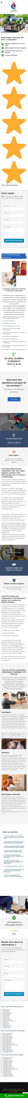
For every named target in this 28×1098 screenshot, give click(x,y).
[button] (14, 837)
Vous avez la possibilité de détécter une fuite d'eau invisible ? (13, 875)
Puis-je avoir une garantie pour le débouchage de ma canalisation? (14, 842)
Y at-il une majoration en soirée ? (14, 866)
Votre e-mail (6, 213)
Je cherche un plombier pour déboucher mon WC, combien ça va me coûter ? (13, 856)
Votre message (7, 226)
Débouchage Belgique (16, 1090)
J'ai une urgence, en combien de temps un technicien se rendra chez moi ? (14, 837)
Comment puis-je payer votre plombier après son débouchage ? (13, 851)
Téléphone (6, 219)
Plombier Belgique (6, 1090)
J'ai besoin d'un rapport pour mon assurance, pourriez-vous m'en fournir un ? (14, 871)
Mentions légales (20, 1089)
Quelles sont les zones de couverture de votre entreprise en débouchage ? (13, 862)
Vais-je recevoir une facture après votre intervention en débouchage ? (14, 846)
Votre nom (6, 206)
